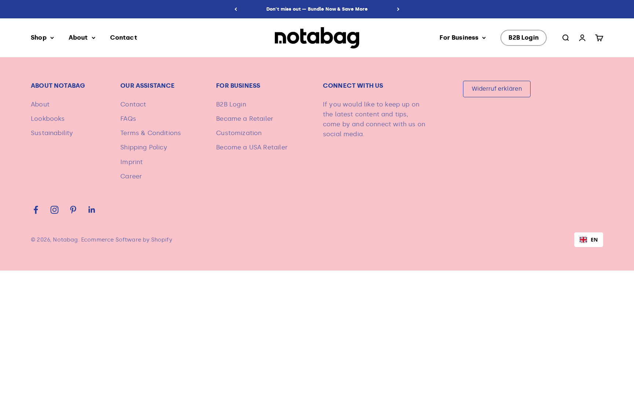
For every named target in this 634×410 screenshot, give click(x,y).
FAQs (128, 118)
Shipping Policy (143, 147)
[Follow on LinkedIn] (92, 210)
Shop (39, 37)
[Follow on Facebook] (36, 210)
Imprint (131, 162)
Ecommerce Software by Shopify (126, 239)
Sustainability (52, 133)
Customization (239, 133)
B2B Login (524, 37)
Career (131, 176)
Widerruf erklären (497, 88)
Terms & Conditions (150, 133)
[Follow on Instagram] (54, 210)
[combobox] (588, 239)
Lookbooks (48, 118)
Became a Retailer (244, 118)
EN (594, 239)
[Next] (398, 9)
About (78, 37)
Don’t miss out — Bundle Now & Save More (317, 9)
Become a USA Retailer (252, 147)
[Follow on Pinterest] (73, 210)
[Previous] (235, 9)
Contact (123, 37)
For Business (459, 37)
